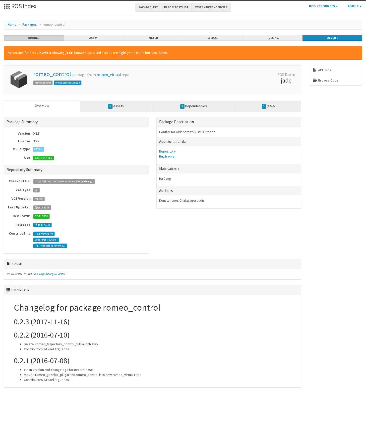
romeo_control (52, 74)
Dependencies (194, 106)
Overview (42, 105)
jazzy (93, 38)
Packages (29, 24)
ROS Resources (322, 6)
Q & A (269, 106)
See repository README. (50, 274)
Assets (116, 106)
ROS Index (23, 6)
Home (12, 24)
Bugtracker (167, 156)
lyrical (213, 38)
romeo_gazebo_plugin (67, 82)
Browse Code (327, 80)
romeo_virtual (109, 74)
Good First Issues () (46, 239)
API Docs (324, 70)
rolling (273, 38)
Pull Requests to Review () (50, 245)
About (354, 6)
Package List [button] (148, 7)
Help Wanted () (44, 233)
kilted (153, 38)
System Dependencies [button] (211, 7)
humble (33, 38)
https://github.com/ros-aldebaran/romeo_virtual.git (64, 181)
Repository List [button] (176, 7)
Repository (167, 151)
